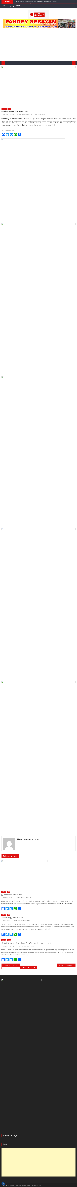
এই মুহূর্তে (4, 109)
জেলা (9, 109)
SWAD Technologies (35, 1185)
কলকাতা (9, 940)
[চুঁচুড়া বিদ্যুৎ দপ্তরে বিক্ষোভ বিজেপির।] (38, 874)
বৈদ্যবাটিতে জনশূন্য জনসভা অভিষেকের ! (12, 917)
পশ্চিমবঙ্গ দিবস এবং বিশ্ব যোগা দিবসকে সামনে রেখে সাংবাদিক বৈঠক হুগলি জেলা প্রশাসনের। (36, 2)
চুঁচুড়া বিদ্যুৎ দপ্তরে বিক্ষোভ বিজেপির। (11, 894)
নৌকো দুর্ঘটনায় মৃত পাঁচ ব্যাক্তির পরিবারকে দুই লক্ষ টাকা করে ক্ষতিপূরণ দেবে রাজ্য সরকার (26, 943)
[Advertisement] (38, 45)
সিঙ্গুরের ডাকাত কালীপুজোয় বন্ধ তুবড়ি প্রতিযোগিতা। (67, 965)
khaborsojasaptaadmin (24, 114)
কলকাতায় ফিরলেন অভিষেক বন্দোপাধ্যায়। (12, 965)
